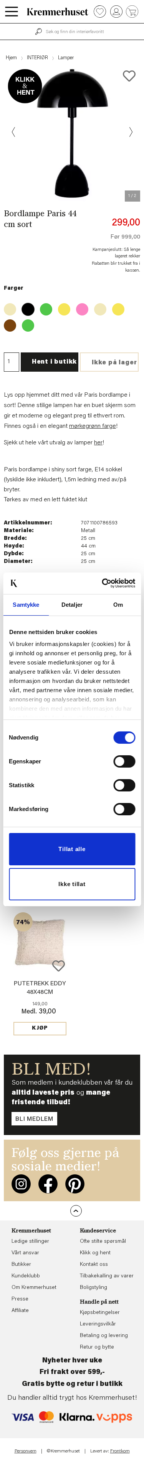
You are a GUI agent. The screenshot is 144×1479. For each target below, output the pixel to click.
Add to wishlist (58, 966)
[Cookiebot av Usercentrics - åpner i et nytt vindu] (102, 583)
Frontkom (120, 1451)
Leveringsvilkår (98, 1324)
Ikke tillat (71, 884)
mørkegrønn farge (92, 426)
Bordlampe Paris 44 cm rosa (80, 307)
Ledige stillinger (30, 1241)
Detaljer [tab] (72, 604)
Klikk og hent (95, 1253)
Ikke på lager (114, 363)
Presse (20, 1299)
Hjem (11, 57)
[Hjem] (57, 11)
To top (76, 1211)
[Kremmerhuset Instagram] (21, 1184)
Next (130, 132)
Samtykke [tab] (26, 604)
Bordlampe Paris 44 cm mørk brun (8, 323)
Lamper (66, 57)
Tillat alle (71, 849)
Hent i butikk (54, 362)
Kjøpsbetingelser (100, 1312)
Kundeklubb (26, 1276)
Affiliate (20, 1311)
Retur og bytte (97, 1347)
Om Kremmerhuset (34, 1287)
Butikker (21, 1264)
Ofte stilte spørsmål (103, 1241)
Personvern (25, 1451)
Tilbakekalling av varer (107, 1276)
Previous (14, 132)
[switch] (124, 761)
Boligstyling (93, 1287)
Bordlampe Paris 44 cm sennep (116, 307)
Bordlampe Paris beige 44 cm (8, 307)
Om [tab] (118, 604)
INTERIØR (37, 57)
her (98, 443)
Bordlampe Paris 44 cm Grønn (44, 307)
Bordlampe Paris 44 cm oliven (26, 323)
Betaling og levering (104, 1336)
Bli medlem (34, 1119)
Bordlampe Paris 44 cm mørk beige (98, 307)
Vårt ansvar (25, 1253)
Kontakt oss (94, 1264)
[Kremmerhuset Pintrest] (74, 1184)
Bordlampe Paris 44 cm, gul (62, 307)
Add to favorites (129, 76)
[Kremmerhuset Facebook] (48, 1184)
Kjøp (40, 1028)
